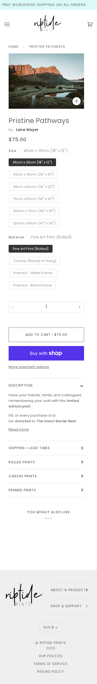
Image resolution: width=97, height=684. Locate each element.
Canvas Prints (23, 476)
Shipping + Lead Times (29, 448)
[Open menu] (12, 24)
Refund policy (50, 671)
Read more (19, 429)
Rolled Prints (22, 462)
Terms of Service (50, 663)
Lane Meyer (27, 129)
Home (14, 46)
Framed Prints (22, 490)
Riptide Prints (53, 643)
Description (21, 385)
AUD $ (48, 627)
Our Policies (51, 656)
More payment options (29, 366)
